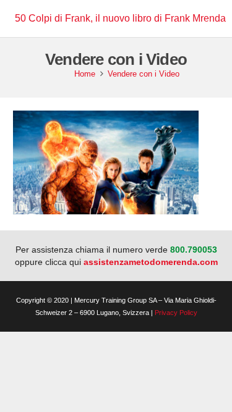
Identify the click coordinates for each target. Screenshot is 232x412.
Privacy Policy (176, 312)
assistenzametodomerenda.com (151, 262)
